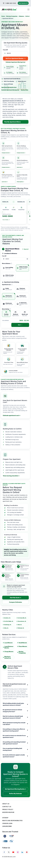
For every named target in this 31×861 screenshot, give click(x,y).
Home (3, 16)
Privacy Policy (7, 809)
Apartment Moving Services (9, 87)
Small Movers (23, 643)
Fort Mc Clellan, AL (8, 621)
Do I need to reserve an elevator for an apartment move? (15, 736)
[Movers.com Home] (9, 9)
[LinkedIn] (22, 852)
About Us (5, 804)
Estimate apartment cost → (11, 415)
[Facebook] (4, 852)
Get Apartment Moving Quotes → (15, 789)
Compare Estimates (15, 602)
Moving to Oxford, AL (7, 657)
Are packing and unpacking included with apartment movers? (15, 743)
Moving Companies (11, 16)
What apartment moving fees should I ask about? (15, 723)
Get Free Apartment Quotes (15, 58)
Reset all (26, 249)
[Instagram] (18, 852)
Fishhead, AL (21, 628)
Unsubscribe (7, 826)
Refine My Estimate (15, 793)
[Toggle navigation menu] (28, 9)
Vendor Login (7, 823)
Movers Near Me (8, 812)
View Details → (6, 219)
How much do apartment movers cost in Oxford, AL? (15, 685)
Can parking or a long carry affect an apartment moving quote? (15, 730)
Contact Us (6, 806)
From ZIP (5, 49)
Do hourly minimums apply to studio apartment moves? (15, 756)
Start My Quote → (15, 597)
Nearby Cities (24, 90)
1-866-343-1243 (10, 3)
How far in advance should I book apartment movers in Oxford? (15, 717)
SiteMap (5, 818)
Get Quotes (22, 3)
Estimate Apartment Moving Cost (10, 90)
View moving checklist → (11, 476)
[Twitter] (9, 852)
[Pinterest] (27, 852)
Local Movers (8, 643)
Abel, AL (20, 624)
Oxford (27, 16)
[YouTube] (13, 852)
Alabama (21, 16)
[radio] (8, 268)
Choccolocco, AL (22, 621)
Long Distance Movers (8, 647)
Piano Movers (23, 646)
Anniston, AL (7, 618)
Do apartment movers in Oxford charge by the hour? (15, 710)
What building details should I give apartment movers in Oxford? (15, 704)
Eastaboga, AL (7, 624)
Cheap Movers (8, 651)
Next (19, 325)
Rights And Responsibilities (12, 820)
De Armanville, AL (22, 618)
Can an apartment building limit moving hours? (15, 749)
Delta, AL (6, 628)
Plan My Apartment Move (12, 122)
